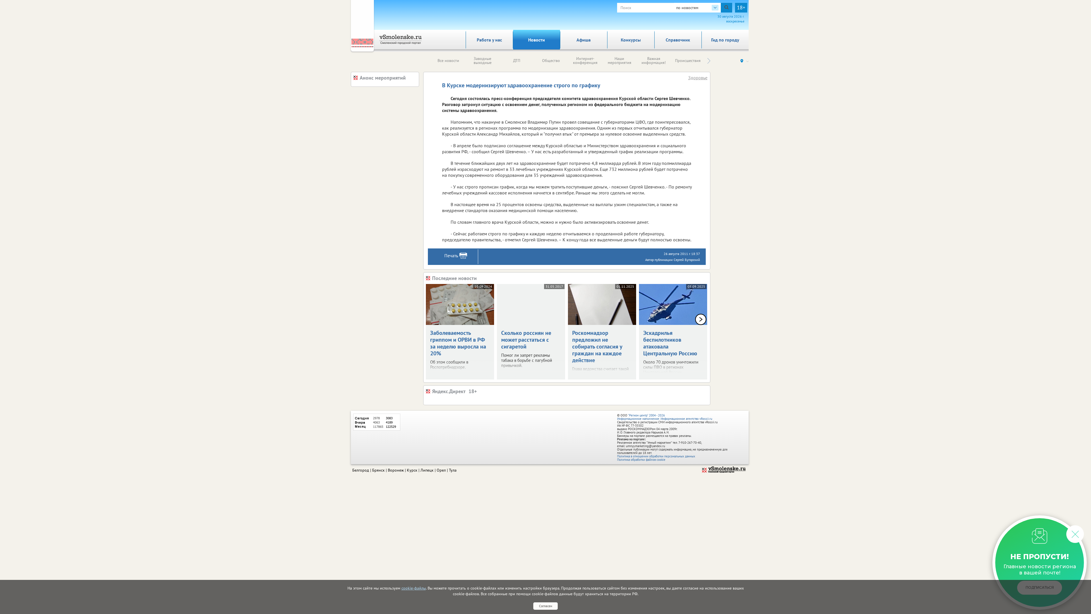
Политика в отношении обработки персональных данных (656, 456)
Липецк (427, 470)
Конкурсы (631, 40)
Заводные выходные (483, 60)
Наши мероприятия (619, 60)
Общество (551, 60)
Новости (536, 40)
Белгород (360, 470)
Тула (453, 470)
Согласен (545, 606)
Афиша (583, 40)
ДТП (516, 60)
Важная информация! (654, 60)
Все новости (448, 60)
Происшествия (688, 60)
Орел (441, 470)
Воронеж (396, 470)
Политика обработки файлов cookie (641, 459)
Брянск (378, 470)
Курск (412, 470)
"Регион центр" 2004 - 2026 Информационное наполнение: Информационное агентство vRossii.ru (664, 417)
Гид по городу (725, 40)
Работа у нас (489, 40)
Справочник (678, 40)
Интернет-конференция (585, 60)
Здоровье (697, 77)
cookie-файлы (413, 588)
